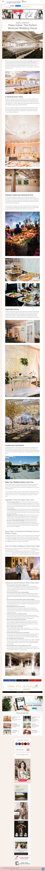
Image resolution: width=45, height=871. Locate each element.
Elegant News (18, 22)
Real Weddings (14, 724)
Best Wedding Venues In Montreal (16, 720)
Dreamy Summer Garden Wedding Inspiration (35, 726)
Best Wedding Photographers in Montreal (35, 720)
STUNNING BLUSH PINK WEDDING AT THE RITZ (16, 726)
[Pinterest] (22, 744)
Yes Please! (18, 5)
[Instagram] (25, 744)
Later (12, 5)
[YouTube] (28, 744)
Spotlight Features (25, 22)
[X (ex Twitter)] (19, 744)
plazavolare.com (16, 494)
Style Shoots (34, 724)
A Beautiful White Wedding (15, 733)
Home (4, 6)
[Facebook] (16, 744)
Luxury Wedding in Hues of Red (36, 733)
